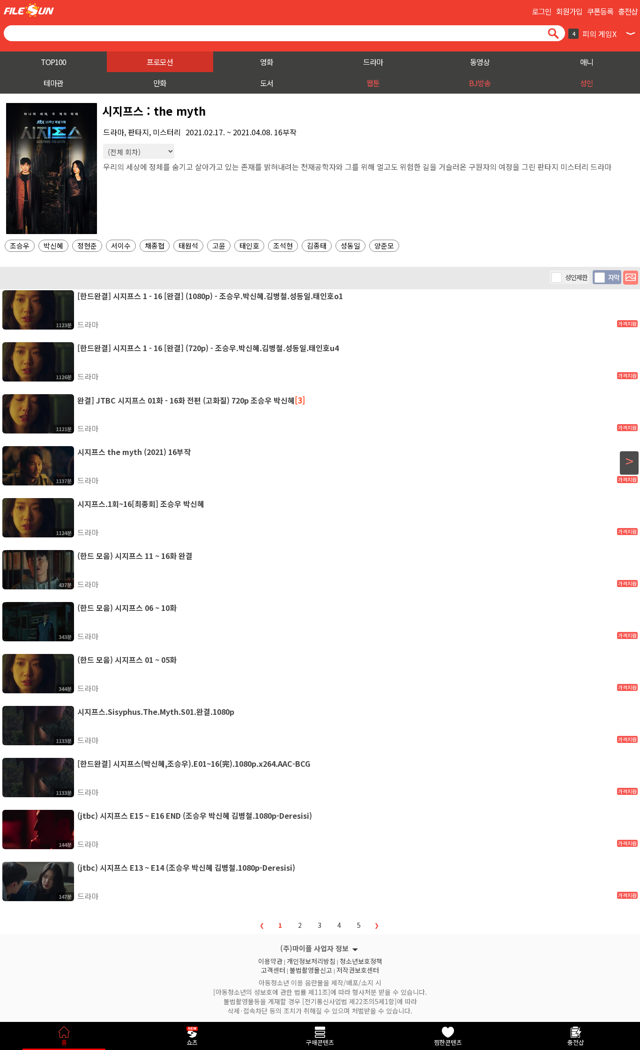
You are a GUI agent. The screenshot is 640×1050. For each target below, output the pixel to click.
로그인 (541, 11)
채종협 (154, 245)
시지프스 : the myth (154, 111)
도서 (266, 82)
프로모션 (160, 61)
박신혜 (53, 245)
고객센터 (273, 969)
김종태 (317, 245)
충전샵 (628, 11)
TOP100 (53, 61)
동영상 (480, 61)
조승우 (20, 245)
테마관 (53, 82)
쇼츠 (192, 1042)
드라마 (373, 61)
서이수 (121, 245)
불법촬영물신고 (311, 969)
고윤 (218, 245)
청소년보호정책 (361, 960)
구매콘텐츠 (320, 1042)
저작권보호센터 (357, 969)
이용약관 (270, 960)
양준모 (384, 245)
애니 (586, 61)
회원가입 (569, 11)
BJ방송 (480, 82)
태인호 (249, 245)
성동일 (350, 245)
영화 (266, 61)
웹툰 (373, 82)
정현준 (87, 245)
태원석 (188, 245)
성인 (586, 82)
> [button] (629, 461)
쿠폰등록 (600, 11)
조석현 (283, 245)
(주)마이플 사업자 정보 (314, 948)
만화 (159, 82)
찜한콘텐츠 (448, 1042)
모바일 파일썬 (29, 10)
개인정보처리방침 (311, 960)
